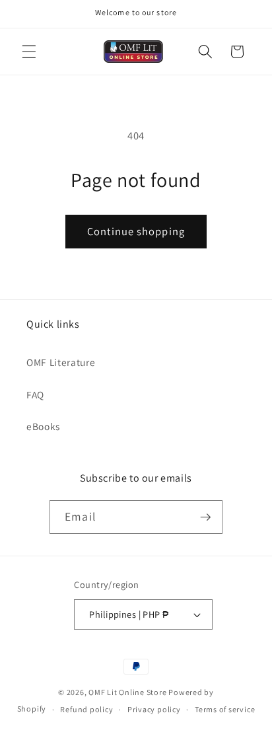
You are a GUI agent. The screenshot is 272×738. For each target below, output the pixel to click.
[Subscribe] (205, 517)
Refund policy (86, 709)
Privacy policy (154, 709)
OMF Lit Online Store (127, 692)
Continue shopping (136, 231)
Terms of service (225, 709)
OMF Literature (60, 362)
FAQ (35, 394)
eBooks (43, 426)
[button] (29, 51)
